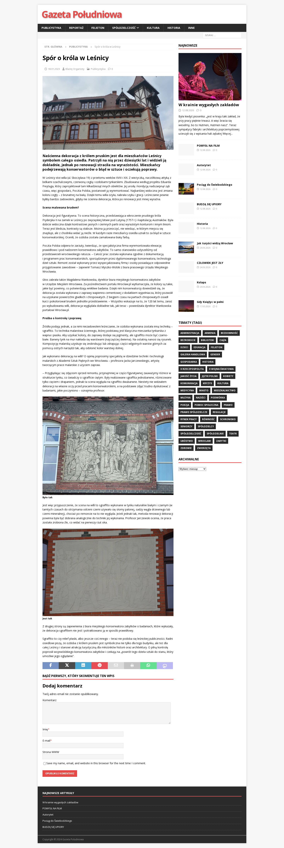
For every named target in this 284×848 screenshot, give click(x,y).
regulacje (219, 412)
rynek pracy (188, 419)
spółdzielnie (215, 433)
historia (207, 361)
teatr (233, 433)
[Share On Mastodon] (165, 665)
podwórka (218, 397)
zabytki (221, 441)
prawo (228, 405)
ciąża (222, 340)
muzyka (185, 397)
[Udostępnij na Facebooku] (51, 665)
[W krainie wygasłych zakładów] (210, 76)
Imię (45, 729)
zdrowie (186, 448)
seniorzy (186, 426)
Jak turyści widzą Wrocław (215, 243)
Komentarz (49, 700)
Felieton (97, 28)
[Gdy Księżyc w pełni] (186, 306)
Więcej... (228, 133)
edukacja (199, 347)
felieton (216, 347)
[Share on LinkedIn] (83, 665)
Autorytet (204, 165)
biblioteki (207, 340)
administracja (189, 333)
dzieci (184, 347)
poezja (184, 405)
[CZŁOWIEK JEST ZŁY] (186, 267)
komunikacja (188, 383)
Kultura (153, 28)
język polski (210, 376)
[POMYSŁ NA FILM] (186, 150)
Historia (174, 28)
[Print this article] (132, 665)
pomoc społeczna (206, 405)
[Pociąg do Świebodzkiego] (186, 189)
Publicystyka (51, 28)
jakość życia (188, 376)
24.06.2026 (205, 247)
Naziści (200, 397)
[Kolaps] (186, 286)
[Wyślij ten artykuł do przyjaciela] (116, 665)
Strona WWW (51, 752)
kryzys (207, 383)
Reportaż (76, 28)
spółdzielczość (190, 433)
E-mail (46, 740)
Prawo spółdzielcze (193, 412)
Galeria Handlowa (192, 354)
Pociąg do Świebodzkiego (214, 184)
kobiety (228, 376)
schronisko (228, 419)
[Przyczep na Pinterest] (99, 665)
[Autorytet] (186, 169)
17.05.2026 (205, 306)
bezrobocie (188, 340)
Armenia (210, 333)
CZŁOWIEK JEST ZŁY (210, 263)
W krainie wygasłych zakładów (209, 104)
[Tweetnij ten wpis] (67, 665)
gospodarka (188, 361)
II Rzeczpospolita (192, 369)
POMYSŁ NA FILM (208, 145)
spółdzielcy (206, 426)
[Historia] (186, 228)
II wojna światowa (221, 369)
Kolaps (201, 282)
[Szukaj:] (222, 35)
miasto (203, 390)
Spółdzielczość (124, 28)
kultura (222, 383)
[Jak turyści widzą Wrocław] (186, 247)
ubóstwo (186, 441)
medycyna (187, 390)
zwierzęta (204, 448)
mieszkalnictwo (225, 390)
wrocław (204, 441)
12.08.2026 (188, 110)
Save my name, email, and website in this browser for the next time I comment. (96, 763)
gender (215, 354)
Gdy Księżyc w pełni (210, 302)
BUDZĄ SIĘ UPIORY (209, 204)
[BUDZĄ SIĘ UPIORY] (186, 208)
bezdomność (229, 333)
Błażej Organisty (74, 69)
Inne (191, 28)
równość (208, 419)
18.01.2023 (54, 69)
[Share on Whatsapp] (148, 665)
